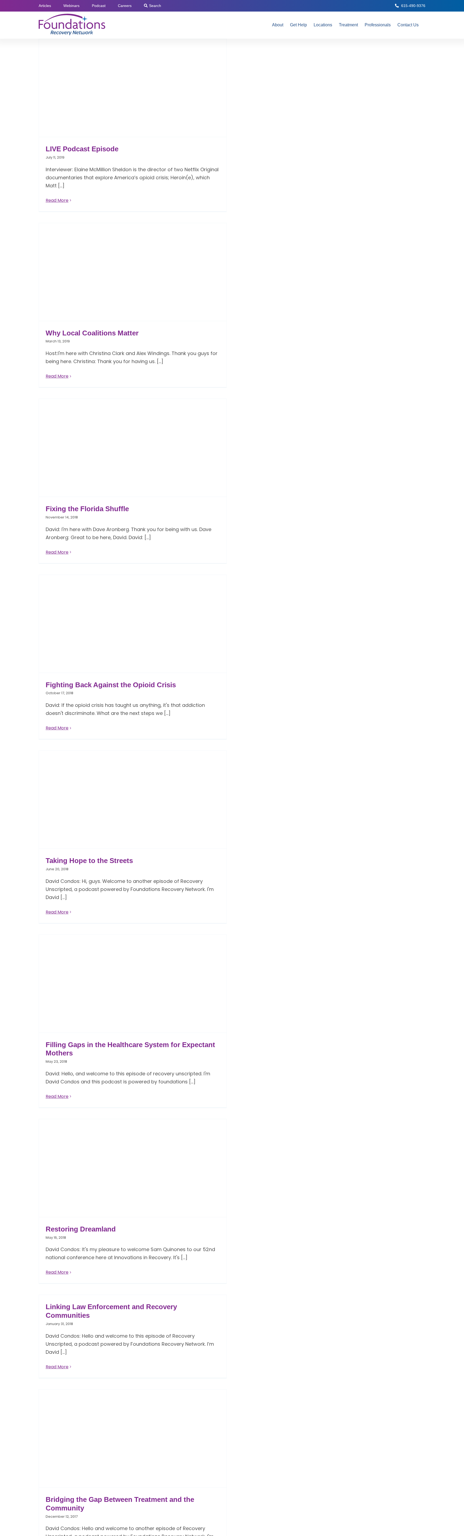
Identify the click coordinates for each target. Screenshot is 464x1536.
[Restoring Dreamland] (132, 1168)
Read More (57, 200)
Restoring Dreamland (81, 1229)
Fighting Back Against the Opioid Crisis (111, 685)
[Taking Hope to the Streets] (132, 799)
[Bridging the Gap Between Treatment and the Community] (132, 1438)
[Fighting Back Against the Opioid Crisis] (132, 624)
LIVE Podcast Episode (82, 149)
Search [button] (155, 5)
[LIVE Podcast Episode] (132, 88)
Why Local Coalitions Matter (92, 333)
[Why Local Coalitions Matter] (132, 272)
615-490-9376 (413, 5)
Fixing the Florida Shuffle (87, 509)
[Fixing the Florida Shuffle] (132, 448)
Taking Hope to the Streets (89, 860)
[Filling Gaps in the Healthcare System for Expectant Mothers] (132, 984)
